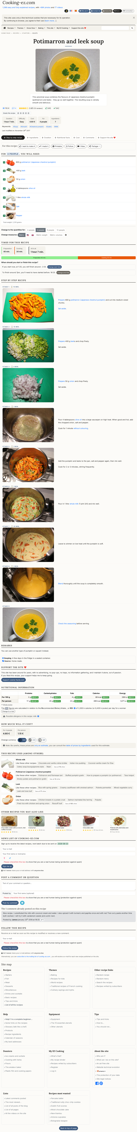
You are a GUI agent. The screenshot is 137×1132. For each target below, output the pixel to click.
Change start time (54, 267)
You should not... (104, 1027)
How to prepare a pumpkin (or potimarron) (104, 775)
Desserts (9, 986)
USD (34, 740)
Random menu (103, 979)
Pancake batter (57, 1098)
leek (23, 171)
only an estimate (41, 745)
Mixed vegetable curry (123, 787)
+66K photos (45, 7)
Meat (7, 982)
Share (117, 11)
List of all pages (12, 1110)
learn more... (50, 21)
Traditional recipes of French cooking (66, 986)
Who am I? (84, 11)
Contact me (96, 11)
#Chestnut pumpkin (37, 126)
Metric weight (41, 235)
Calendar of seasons (14, 1038)
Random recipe (103, 975)
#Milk (56, 126)
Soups (34, 33)
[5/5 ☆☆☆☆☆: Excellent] (28, 113)
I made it (44, 146)
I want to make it (28, 146)
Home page (5, 33)
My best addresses (13, 1042)
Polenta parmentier (103, 787)
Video (82, 146)
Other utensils (57, 1027)
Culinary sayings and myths (62, 990)
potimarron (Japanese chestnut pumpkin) (38, 162)
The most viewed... (13, 1102)
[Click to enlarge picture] (68, 70)
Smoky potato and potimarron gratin (31, 779)
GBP (43, 740)
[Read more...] (66, 235)
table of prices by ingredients (78, 745)
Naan (49, 767)
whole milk (25, 197)
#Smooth (24, 126)
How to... (100, 1023)
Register (54, 1067)
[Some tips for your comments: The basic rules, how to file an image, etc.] (22, 903)
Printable (58, 146)
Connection (129, 11)
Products (9, 1030)
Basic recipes (11, 997)
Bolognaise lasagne (59, 1121)
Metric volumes (56, 235)
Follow (70, 146)
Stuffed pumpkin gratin (74, 775)
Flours (8, 1063)
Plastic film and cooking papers (18, 1071)
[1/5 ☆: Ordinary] (18, 113)
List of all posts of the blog (16, 1106)
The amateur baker (13, 1067)
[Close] (133, 18)
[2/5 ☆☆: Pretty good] (21, 113)
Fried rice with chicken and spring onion (33, 803)
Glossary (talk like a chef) (16, 1027)
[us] (27, 235)
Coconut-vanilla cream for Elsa (100, 763)
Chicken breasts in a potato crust (51, 800)
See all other (59, 767)
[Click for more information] (37, 716)
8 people (50, 230)
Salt (17, 206)
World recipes (57, 982)
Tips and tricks (11, 1001)
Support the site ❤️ (78, 28)
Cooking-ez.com (19, 2)
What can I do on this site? (108, 1060)
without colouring (81, 428)
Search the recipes (104, 982)
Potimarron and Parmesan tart (50, 775)
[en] (32, 235)
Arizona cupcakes (58, 1117)
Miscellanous (10, 990)
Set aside (62, 308)
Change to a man (8, 711)
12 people (61, 230)
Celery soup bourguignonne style (30, 767)
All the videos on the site (15, 1113)
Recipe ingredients (13, 1034)
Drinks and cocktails (13, 994)
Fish (7, 979)
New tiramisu (56, 1113)
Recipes (16, 33)
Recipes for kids (58, 979)
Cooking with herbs (13, 1060)
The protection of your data (108, 1075)
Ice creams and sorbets (15, 1056)
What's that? (56, 1056)
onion (23, 179)
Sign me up (7, 866)
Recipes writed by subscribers (109, 986)
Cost (78, 137)
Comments (90, 137)
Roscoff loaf (57, 803)
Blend (60, 583)
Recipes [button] (10, 28)
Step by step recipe (14, 137)
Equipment (55, 1019)
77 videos (59, 7)
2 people (30, 230)
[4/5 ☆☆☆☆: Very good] (26, 113)
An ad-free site (103, 1063)
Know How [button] (31, 28)
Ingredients (33, 137)
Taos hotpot (129, 775)
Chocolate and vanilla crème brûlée (52, 763)
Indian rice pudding (77, 763)
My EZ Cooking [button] (62, 28)
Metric (21, 235)
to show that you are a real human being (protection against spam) (43, 862)
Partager (95, 146)
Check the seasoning (67, 623)
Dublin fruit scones (59, 1106)
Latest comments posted (15, 1098)
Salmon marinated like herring (80, 800)
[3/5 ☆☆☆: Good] (23, 113)
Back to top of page (68, 1128)
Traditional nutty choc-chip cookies (65, 1102)
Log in (53, 1071)
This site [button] (50, 28)
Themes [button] (20, 28)
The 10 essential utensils (61, 1023)
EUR (24, 740)
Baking (54, 975)
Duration (47, 137)
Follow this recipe (10, 948)
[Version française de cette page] (71, 11)
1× (15, 108)
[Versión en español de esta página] (76, 11)
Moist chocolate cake (60, 1110)
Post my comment (10, 903)
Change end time (63, 273)
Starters (26, 33)
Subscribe (108, 11)
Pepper (19, 215)
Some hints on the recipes (16, 1023)
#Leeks (48, 126)
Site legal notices (104, 1079)
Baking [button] (41, 28)
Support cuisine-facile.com (13, 680)
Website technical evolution (108, 1067)
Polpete (98, 800)
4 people (40, 230)
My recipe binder (58, 1060)
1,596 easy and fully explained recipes (19, 7)
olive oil (32, 188)
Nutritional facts (63, 137)
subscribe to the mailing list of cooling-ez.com (34, 956)
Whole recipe (7, 705)
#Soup (15, 126)
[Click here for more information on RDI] (74, 708)
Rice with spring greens (47, 787)
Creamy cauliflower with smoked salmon (76, 787)
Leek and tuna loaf (24, 791)
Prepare (61, 300)
